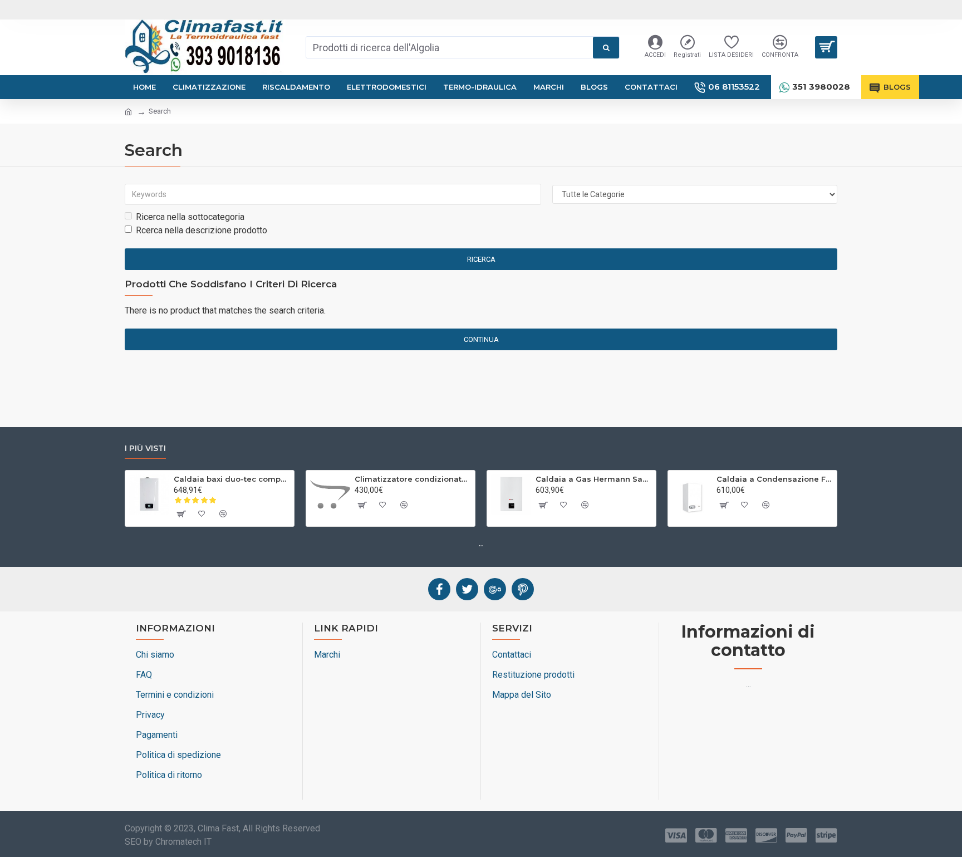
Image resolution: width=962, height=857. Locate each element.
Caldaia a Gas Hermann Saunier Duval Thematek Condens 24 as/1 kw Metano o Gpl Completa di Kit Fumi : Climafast (594, 478)
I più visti (145, 448)
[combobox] (449, 47)
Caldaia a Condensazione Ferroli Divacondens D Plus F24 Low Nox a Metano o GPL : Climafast (774, 478)
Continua (481, 339)
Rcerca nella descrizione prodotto (201, 230)
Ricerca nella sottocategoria (190, 217)
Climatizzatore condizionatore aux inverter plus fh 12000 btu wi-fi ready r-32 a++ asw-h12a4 (413, 478)
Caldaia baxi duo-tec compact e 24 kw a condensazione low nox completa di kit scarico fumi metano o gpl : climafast (232, 478)
